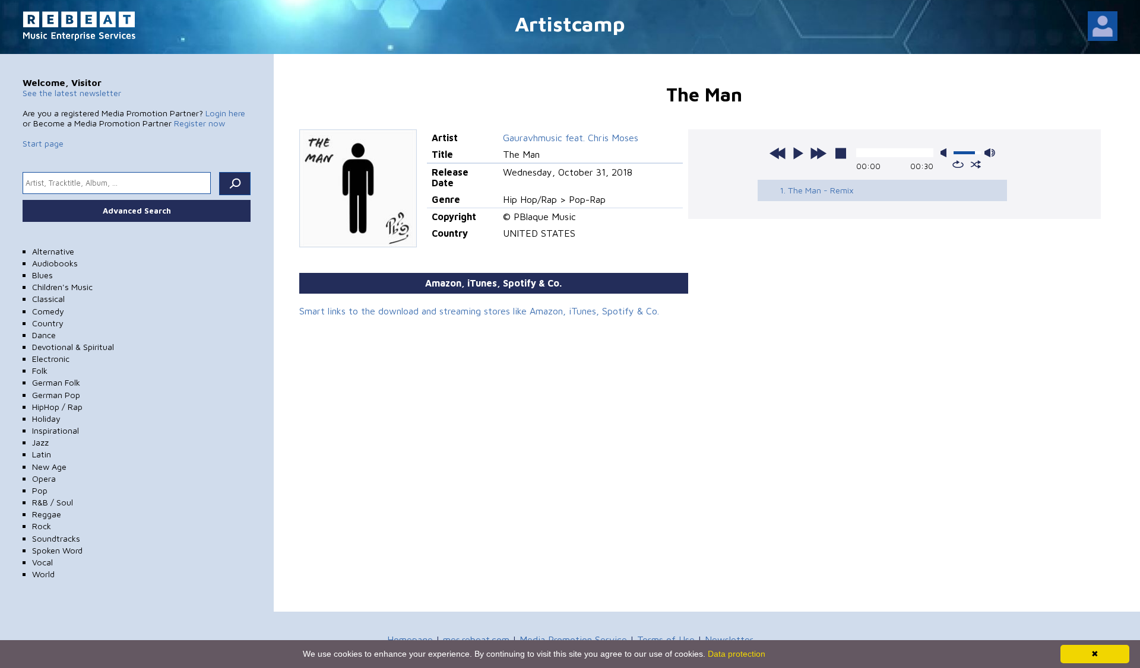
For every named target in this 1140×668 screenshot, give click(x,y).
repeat (958, 164)
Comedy (48, 311)
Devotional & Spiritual (73, 347)
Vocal (42, 562)
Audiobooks (55, 263)
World (43, 574)
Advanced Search (137, 210)
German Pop (56, 395)
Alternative (53, 251)
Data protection (736, 654)
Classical (48, 299)
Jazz (40, 442)
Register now (199, 123)
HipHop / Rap (57, 407)
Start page (43, 143)
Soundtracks (56, 538)
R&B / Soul (52, 502)
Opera (44, 478)
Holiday (46, 418)
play (798, 153)
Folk (40, 370)
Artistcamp (570, 23)
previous (778, 153)
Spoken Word (57, 550)
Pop (40, 490)
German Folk (56, 382)
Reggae (46, 514)
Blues (42, 275)
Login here (225, 113)
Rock (41, 526)
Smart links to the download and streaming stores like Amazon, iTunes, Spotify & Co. (479, 311)
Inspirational (55, 430)
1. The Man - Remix (817, 190)
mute (945, 152)
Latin (41, 454)
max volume (989, 152)
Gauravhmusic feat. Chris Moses (570, 137)
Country (48, 323)
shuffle (975, 164)
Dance (44, 335)
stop (840, 153)
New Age (49, 467)
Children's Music (62, 287)
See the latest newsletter (72, 93)
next (818, 153)
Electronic (50, 359)
